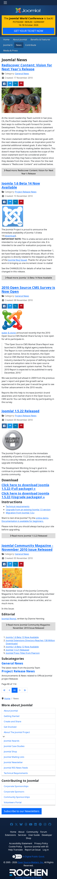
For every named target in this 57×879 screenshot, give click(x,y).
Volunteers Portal (12, 802)
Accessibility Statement (20, 843)
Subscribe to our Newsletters (21, 811)
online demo (42, 518)
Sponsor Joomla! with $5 (36, 846)
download (10, 235)
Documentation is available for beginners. (23, 521)
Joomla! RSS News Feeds (16, 767)
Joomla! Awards (11, 740)
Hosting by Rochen (28, 877)
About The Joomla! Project (17, 732)
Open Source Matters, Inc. (30, 862)
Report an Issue (33, 849)
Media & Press (10, 50)
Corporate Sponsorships (16, 786)
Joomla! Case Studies (14, 746)
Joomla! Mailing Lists (14, 757)
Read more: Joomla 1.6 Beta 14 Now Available (29, 277)
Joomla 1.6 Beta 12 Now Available (22, 646)
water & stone (9, 332)
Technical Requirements (16, 773)
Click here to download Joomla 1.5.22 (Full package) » (25, 487)
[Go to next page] (19, 690)
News (19, 45)
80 (14, 690)
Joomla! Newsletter (13, 762)
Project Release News (25, 191)
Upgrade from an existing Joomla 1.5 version (28, 509)
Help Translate (15, 849)
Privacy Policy (41, 843)
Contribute (30, 45)
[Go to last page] (25, 690)
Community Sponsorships (17, 797)
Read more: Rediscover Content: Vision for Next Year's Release (29, 172)
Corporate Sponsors (14, 791)
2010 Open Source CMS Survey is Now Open (28, 289)
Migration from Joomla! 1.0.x (20, 512)
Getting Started (11, 716)
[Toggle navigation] (5, 2)
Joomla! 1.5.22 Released (20, 411)
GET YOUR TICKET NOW (28, 31)
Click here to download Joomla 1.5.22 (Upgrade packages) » (25, 495)
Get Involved (10, 726)
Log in (46, 849)
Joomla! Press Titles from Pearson (23, 653)
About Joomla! (20, 39)
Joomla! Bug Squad (17, 260)
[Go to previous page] (9, 690)
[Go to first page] (4, 690)
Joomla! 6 (7, 45)
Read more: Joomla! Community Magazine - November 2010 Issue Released (29, 626)
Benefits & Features (40, 39)
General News (22, 73)
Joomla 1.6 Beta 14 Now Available (21, 185)
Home (6, 39)
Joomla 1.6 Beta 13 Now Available (22, 637)
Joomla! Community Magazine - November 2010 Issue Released (27, 547)
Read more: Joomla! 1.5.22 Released (29, 535)
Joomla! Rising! (9, 618)
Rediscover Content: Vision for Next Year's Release (27, 67)
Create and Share (12, 721)
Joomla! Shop (10, 751)
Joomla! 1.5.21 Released (17, 649)
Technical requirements (17, 506)
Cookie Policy (15, 846)
